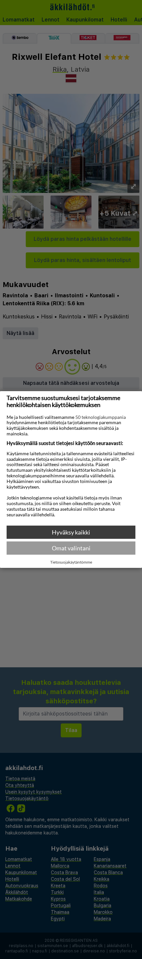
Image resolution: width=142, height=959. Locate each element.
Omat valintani (71, 548)
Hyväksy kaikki (71, 532)
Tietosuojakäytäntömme (71, 562)
